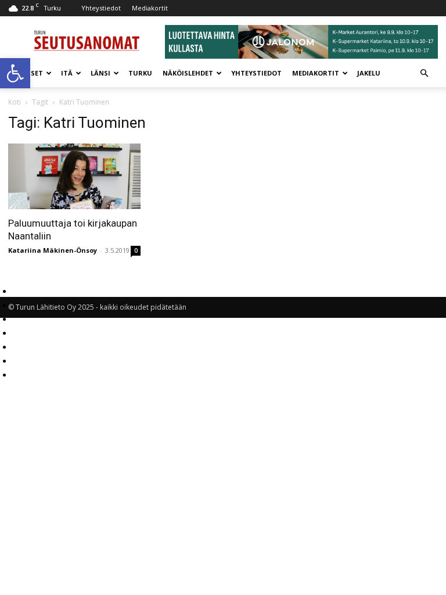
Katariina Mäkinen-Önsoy (52, 250)
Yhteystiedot (101, 7)
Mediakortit (150, 7)
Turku (140, 73)
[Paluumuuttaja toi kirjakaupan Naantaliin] (74, 176)
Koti (14, 102)
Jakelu (368, 73)
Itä (67, 73)
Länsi (100, 73)
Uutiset (28, 73)
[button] (15, 73)
